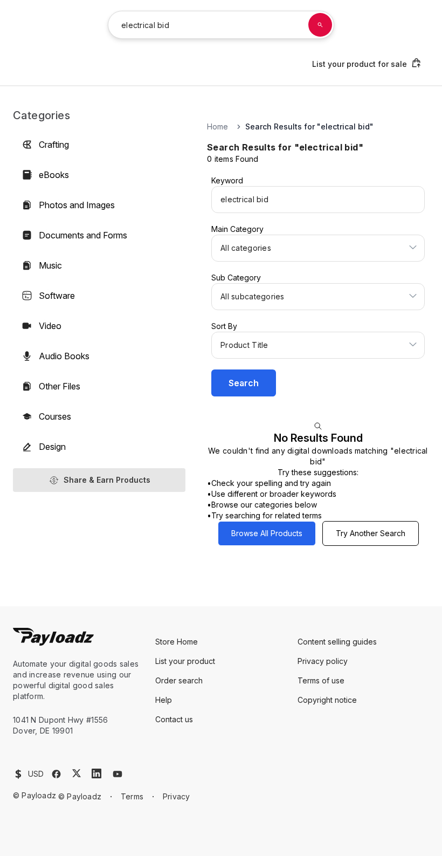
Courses (55, 416)
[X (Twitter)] (76, 773)
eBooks (54, 174)
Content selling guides (337, 641)
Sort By (224, 326)
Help (163, 699)
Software (57, 295)
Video (50, 325)
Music (50, 265)
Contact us (174, 719)
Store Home (176, 641)
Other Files (59, 386)
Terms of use (321, 680)
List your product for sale (359, 64)
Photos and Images (77, 205)
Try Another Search (370, 533)
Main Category (237, 229)
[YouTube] (117, 774)
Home (217, 126)
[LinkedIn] (96, 773)
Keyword (227, 180)
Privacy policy (323, 661)
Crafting (54, 144)
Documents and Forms (83, 235)
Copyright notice (327, 699)
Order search (179, 680)
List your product (185, 661)
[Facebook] (56, 774)
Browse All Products (266, 533)
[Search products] (320, 25)
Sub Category (236, 277)
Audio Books (64, 356)
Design (52, 446)
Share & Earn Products (107, 479)
